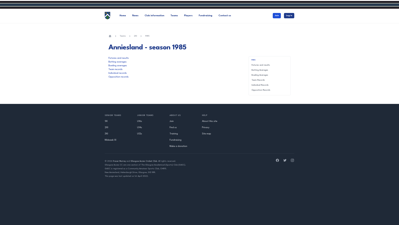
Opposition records (118, 77)
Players (188, 16)
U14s (139, 127)
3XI (106, 134)
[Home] (110, 36)
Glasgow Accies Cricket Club (144, 161)
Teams (174, 16)
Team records (115, 69)
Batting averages (117, 62)
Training (174, 134)
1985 (147, 36)
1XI (106, 121)
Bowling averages (117, 66)
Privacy (205, 127)
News (135, 16)
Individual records (117, 73)
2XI (135, 36)
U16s (139, 121)
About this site (209, 121)
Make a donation (178, 146)
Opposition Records (261, 90)
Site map (206, 134)
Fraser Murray (119, 161)
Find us (173, 127)
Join (277, 16)
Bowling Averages (260, 75)
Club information (154, 16)
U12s (139, 134)
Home (123, 16)
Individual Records (260, 85)
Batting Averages (260, 70)
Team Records (258, 80)
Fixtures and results (118, 58)
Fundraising (205, 16)
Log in (289, 16)
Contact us (225, 16)
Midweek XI (110, 140)
